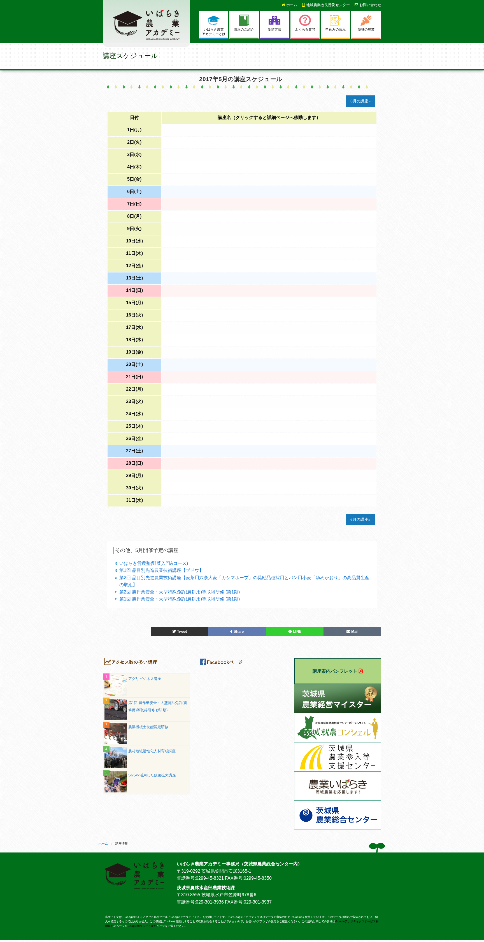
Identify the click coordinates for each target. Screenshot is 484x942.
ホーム (291, 5)
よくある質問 (305, 29)
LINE (296, 631)
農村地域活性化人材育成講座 (152, 751)
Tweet (181, 631)
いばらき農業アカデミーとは (213, 31)
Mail (354, 631)
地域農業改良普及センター (327, 5)
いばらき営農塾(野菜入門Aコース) (153, 563)
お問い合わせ (369, 5)
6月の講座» (360, 101)
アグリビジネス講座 (144, 679)
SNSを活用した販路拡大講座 (152, 775)
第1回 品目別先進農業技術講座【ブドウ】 (161, 570)
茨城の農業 (366, 29)
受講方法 (274, 29)
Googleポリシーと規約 (142, 925)
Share (238, 631)
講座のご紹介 (244, 29)
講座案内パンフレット (335, 671)
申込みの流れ (335, 29)
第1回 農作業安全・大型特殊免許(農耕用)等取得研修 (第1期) (179, 599)
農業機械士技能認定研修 (148, 727)
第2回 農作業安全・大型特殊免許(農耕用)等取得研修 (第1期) (179, 592)
